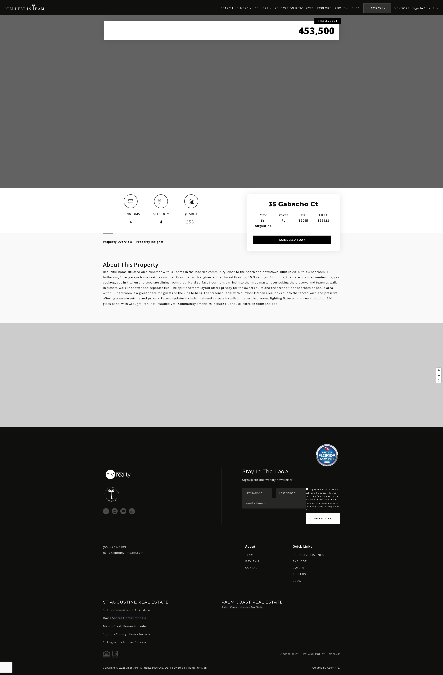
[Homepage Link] (118, 474)
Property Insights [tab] (150, 242)
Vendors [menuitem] (402, 8)
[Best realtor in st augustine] (24, 7)
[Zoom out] (438, 375)
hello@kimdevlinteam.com (123, 553)
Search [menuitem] (227, 8)
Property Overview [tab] (117, 242)
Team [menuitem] (249, 555)
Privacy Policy (332, 506)
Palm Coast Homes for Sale (242, 607)
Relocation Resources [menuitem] (294, 8)
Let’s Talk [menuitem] (377, 8)
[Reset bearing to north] (438, 380)
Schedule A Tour (292, 239)
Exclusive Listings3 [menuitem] (309, 555)
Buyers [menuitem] (243, 8)
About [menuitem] (340, 8)
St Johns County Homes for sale (127, 634)
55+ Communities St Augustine (126, 610)
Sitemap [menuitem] (334, 654)
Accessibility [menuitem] (290, 654)
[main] (221, 221)
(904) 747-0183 (114, 547)
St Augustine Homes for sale (124, 642)
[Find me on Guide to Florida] (327, 455)
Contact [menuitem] (252, 567)
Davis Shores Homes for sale (124, 618)
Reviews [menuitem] (252, 561)
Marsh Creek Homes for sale (124, 626)
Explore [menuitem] (324, 8)
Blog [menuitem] (355, 8)
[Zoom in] (438, 370)
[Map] (221, 375)
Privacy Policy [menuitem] (314, 654)
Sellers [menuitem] (262, 8)
